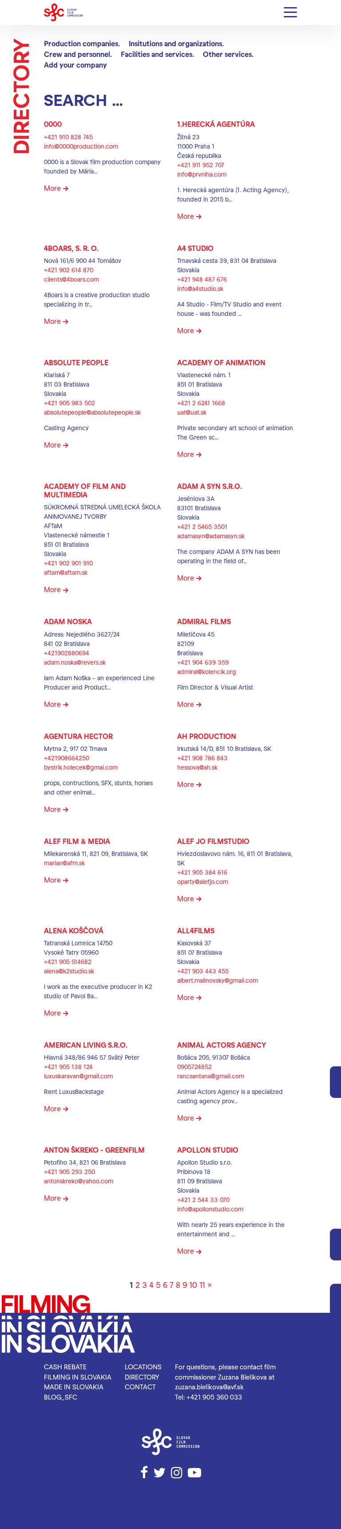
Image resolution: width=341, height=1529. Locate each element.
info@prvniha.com (201, 174)
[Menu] (290, 12)
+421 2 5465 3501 (202, 526)
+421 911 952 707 (200, 165)
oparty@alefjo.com (202, 881)
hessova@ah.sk (197, 767)
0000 (53, 124)
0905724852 (194, 1066)
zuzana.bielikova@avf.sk (209, 1387)
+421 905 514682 (67, 961)
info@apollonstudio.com (210, 1209)
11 (202, 1284)
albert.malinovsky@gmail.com (217, 980)
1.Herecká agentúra (216, 124)
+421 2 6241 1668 (201, 403)
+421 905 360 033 (214, 1397)
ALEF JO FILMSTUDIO (213, 841)
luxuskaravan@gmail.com (78, 1076)
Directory (142, 1377)
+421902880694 (66, 653)
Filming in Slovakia (77, 1377)
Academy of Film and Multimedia (85, 490)
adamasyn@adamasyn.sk (211, 536)
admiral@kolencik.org (206, 671)
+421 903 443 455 (203, 971)
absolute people (76, 362)
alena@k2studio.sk (69, 971)
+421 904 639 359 (203, 662)
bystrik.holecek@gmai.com (81, 767)
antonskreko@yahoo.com (78, 1181)
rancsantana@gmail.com (210, 1076)
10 (193, 1284)
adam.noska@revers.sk (75, 662)
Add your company (75, 65)
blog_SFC (60, 1397)
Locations (143, 1367)
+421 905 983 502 (69, 403)
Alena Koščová (73, 930)
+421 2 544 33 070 (203, 1199)
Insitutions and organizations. (176, 43)
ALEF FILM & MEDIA (77, 841)
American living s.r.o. (85, 1045)
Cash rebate (65, 1367)
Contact (140, 1387)
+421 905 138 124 (68, 1066)
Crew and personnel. (78, 54)
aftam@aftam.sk (65, 572)
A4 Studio (195, 248)
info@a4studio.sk (200, 288)
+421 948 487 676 (202, 279)
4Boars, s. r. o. (71, 248)
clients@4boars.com (71, 279)
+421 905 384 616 (202, 872)
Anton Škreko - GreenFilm (94, 1150)
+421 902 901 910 (68, 563)
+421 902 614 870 (68, 270)
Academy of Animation (221, 362)
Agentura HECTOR (78, 736)
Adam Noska (68, 621)
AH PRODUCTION (206, 736)
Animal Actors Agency (221, 1045)
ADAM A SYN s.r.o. (209, 486)
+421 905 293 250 (69, 1171)
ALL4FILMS (195, 930)
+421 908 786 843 (202, 758)
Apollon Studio (207, 1150)
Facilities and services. (157, 54)
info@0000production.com (81, 146)
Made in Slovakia (73, 1387)
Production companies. (82, 43)
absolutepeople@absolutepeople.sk (92, 412)
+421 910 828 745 (68, 137)
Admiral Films (204, 621)
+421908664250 (66, 758)
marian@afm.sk (64, 863)
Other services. (228, 54)
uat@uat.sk (191, 412)
